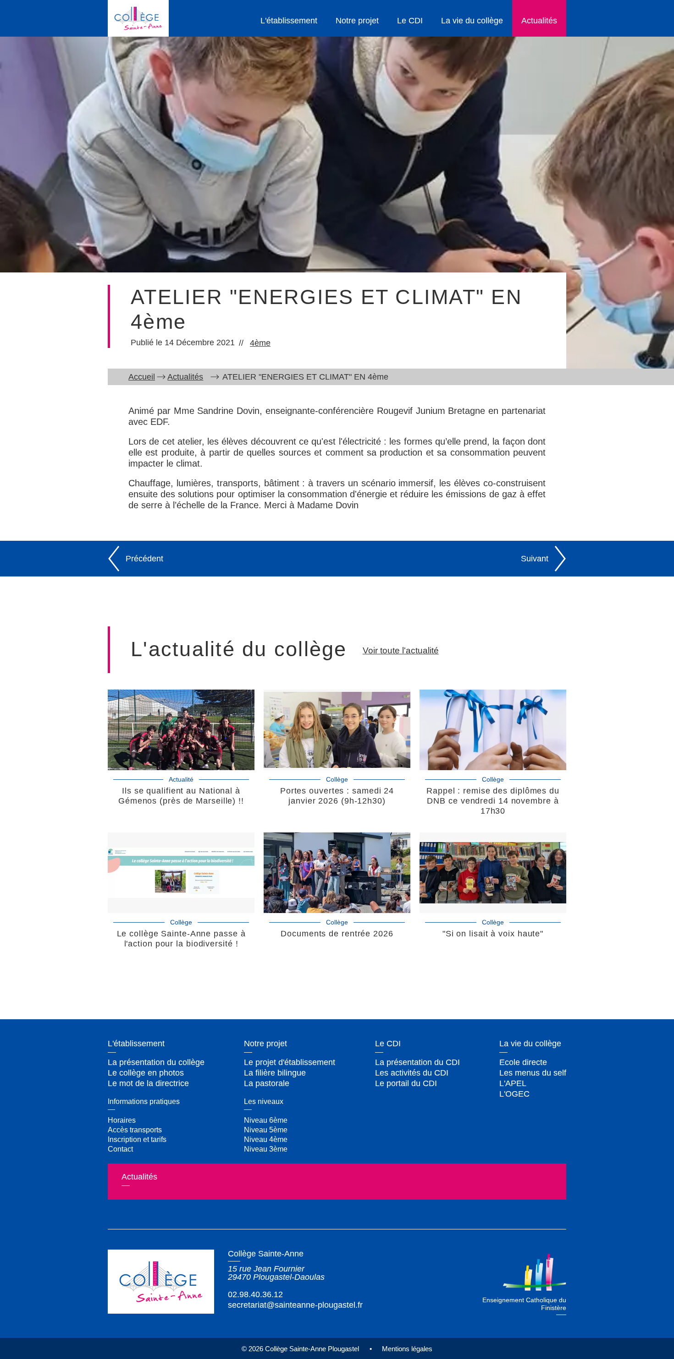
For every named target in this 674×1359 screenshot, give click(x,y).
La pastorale (266, 1083)
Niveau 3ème (265, 1149)
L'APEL (512, 1083)
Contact (120, 1149)
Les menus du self (532, 1072)
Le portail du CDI (406, 1083)
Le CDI (410, 20)
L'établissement (288, 20)
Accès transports (135, 1129)
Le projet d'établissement (289, 1062)
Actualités (539, 20)
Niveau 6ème (265, 1120)
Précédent (144, 558)
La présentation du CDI (417, 1062)
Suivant (534, 558)
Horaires (122, 1120)
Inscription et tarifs (137, 1139)
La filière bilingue (275, 1072)
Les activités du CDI (411, 1072)
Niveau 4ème (265, 1139)
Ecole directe (523, 1062)
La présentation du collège (156, 1062)
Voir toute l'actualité (401, 650)
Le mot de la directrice (148, 1083)
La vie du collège (472, 20)
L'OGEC (514, 1093)
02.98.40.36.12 (255, 1294)
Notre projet (357, 20)
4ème (260, 343)
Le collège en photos (146, 1072)
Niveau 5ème (265, 1129)
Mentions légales (407, 1349)
